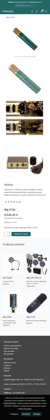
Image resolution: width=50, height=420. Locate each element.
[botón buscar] (32, 11)
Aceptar (37, 414)
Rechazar (26, 414)
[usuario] (37, 11)
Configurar (14, 414)
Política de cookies (24, 409)
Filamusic (7, 11)
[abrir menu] (46, 11)
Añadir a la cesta (21, 234)
